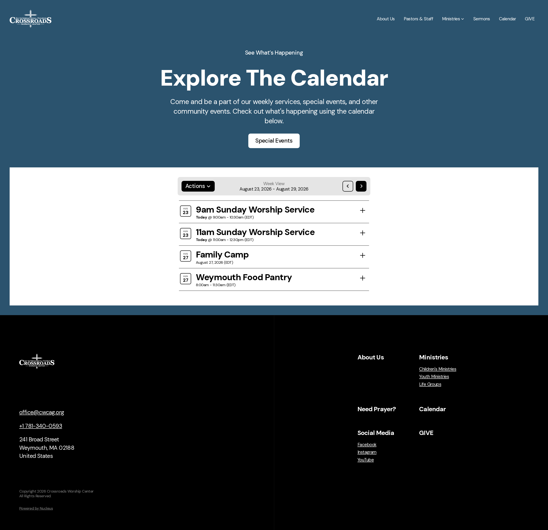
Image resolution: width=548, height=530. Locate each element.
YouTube (365, 459)
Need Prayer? (376, 409)
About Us (370, 357)
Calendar (432, 409)
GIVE (426, 433)
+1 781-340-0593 (40, 426)
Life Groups (430, 384)
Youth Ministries (434, 376)
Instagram (367, 452)
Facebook (366, 444)
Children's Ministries (437, 369)
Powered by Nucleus (36, 508)
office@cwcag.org (41, 412)
